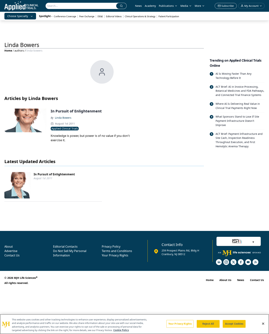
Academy (150, 6)
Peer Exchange (86, 16)
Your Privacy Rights (115, 255)
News (138, 6)
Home (8, 50)
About (8, 246)
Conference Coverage (65, 16)
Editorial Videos (114, 16)
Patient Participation (168, 16)
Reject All (208, 323)
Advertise (10, 251)
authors (19, 50)
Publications (166, 6)
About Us (225, 280)
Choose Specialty (17, 16)
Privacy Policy (111, 246)
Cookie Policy (121, 330)
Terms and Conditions (117, 251)
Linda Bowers (63, 117)
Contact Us (12, 255)
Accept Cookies (234, 323)
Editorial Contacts (65, 246)
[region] (134, 324)
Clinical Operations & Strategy (140, 16)
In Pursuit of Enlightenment (54, 174)
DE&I (100, 16)
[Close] (263, 324)
